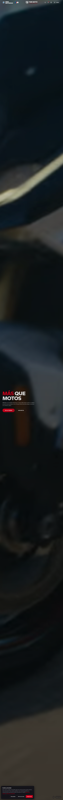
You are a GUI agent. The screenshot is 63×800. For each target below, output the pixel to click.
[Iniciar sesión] (48, 2)
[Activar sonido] (54, 797)
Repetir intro (58, 797)
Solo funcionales (21, 796)
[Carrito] (51, 2)
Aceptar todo (29, 796)
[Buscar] (45, 2)
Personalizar (13, 796)
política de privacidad (10, 793)
